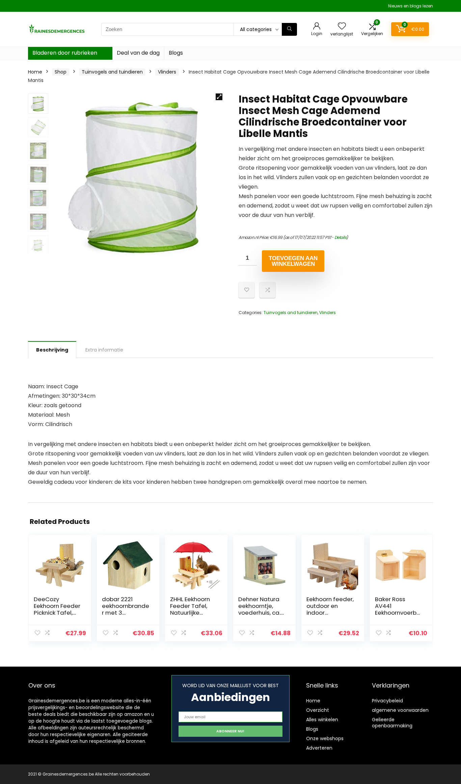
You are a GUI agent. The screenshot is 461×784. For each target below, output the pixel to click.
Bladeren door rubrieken (64, 53)
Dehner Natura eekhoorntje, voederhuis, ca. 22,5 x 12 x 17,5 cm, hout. (259, 612)
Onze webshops (325, 738)
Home (35, 71)
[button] (219, 96)
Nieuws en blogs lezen (410, 6)
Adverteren (319, 748)
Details (340, 237)
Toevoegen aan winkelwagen (293, 261)
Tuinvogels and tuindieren (112, 71)
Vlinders (167, 71)
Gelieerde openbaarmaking (392, 722)
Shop (60, 71)
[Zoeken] (289, 29)
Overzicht (317, 710)
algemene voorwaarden (400, 710)
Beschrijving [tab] (52, 349)
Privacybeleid (387, 700)
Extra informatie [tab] (104, 349)
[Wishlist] (342, 26)
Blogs (176, 53)
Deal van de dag (138, 53)
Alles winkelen (322, 719)
